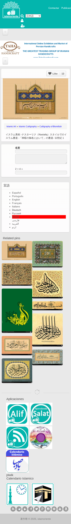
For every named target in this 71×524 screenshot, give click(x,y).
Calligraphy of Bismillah (50, 126)
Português (17, 196)
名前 (17, 147)
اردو (14, 227)
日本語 (15, 216)
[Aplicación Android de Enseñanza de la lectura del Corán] (17, 414)
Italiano (16, 206)
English (16, 199)
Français (17, 203)
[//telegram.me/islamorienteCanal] (19, 509)
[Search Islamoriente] (22, 16)
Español (16, 192)
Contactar (53, 8)
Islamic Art (11, 126)
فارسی (15, 220)
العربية (15, 223)
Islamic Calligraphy (28, 126)
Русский (16, 213)
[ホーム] (11, 9)
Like (58, 73)
